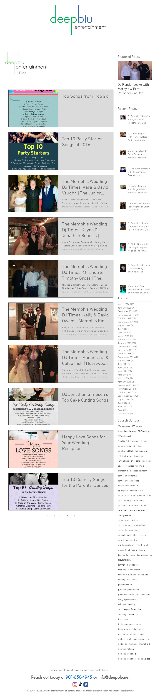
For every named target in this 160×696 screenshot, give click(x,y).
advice (121, 466)
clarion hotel (140, 525)
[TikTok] (80, 684)
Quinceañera (141, 451)
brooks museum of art (140, 495)
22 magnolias (124, 426)
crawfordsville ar (126, 545)
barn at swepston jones (128, 481)
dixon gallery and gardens (130, 570)
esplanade (143, 575)
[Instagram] (74, 684)
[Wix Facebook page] (85, 684)
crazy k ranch (141, 545)
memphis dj (144, 644)
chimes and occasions (128, 520)
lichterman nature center (129, 624)
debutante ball (124, 560)
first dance (132, 579)
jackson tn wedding (126, 604)
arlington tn (123, 471)
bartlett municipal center (129, 485)
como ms (143, 535)
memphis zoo (144, 659)
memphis (133, 644)
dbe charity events (126, 555)
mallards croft (124, 639)
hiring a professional (127, 599)
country (133, 540)
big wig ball (123, 490)
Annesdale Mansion (127, 431)
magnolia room (137, 634)
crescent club (124, 550)
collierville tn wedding (128, 530)
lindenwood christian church (131, 629)
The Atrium (138, 456)
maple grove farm (141, 639)
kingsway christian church (130, 614)
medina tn (122, 644)
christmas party (125, 525)
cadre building (124, 500)
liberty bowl (123, 619)
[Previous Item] (122, 70)
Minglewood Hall (125, 451)
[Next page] (74, 516)
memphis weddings (127, 659)
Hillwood (145, 441)
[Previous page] (48, 516)
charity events (124, 515)
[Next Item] (147, 70)
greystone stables (126, 594)
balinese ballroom (138, 471)
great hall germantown (128, 589)
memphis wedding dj (127, 654)
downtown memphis (127, 575)
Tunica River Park (126, 461)
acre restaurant (143, 461)
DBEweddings (144, 431)
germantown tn (125, 584)
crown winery (138, 550)
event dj (121, 579)
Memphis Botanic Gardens (130, 446)
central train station (138, 510)
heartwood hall (143, 594)
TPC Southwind (124, 456)
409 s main (137, 426)
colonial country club (127, 535)
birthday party (136, 490)
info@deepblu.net (113, 677)
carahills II (122, 505)
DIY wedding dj (124, 436)
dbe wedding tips (144, 555)
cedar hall (122, 510)
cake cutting (138, 500)
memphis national (126, 649)
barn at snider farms (127, 476)
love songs (123, 634)
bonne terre (123, 495)
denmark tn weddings (128, 565)
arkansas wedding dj (134, 466)
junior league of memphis (129, 609)
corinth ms (123, 540)
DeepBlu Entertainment (128, 441)
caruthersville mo (137, 505)
